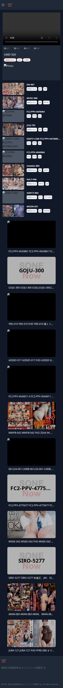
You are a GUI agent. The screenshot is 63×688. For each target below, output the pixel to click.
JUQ (45, 129)
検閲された (31, 89)
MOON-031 (32, 206)
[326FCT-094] (13, 197)
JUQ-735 (31, 125)
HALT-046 (32, 179)
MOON (47, 211)
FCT (40, 197)
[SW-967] (13, 89)
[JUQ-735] (13, 129)
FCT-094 (48, 197)
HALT (41, 184)
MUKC (46, 102)
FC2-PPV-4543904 (36, 152)
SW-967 (30, 84)
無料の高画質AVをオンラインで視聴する (24, 684)
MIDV (46, 170)
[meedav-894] (13, 170)
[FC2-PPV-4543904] (13, 156)
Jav (40, 89)
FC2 (28, 116)
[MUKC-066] (13, 102)
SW (45, 89)
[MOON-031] (13, 211)
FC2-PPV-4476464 (36, 111)
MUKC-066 (32, 98)
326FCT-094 (32, 192)
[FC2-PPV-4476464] (13, 116)
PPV (34, 116)
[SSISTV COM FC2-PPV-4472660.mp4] (13, 143)
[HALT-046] (13, 184)
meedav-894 (33, 165)
